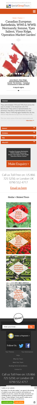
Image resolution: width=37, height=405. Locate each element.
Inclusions (5, 133)
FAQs (18, 355)
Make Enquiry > (18, 164)
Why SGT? (5, 142)
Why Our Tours (18, 359)
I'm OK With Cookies (7, 402)
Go (31, 327)
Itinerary (4, 128)
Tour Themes (10, 352)
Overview (5, 101)
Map (3, 137)
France (20, 18)
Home (14, 18)
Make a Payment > (22, 336)
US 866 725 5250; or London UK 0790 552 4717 (19, 178)
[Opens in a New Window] (21, 347)
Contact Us (18, 369)
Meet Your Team (18, 362)
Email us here (18, 187)
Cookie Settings (19, 402)
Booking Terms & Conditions (18, 366)
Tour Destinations (27, 352)
